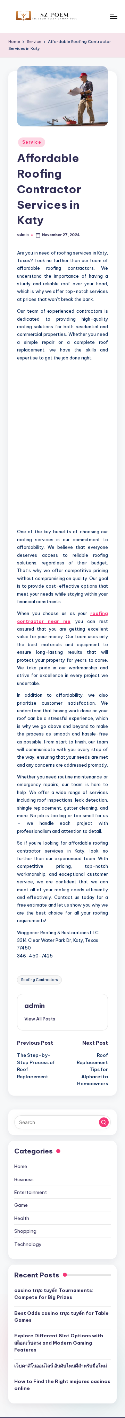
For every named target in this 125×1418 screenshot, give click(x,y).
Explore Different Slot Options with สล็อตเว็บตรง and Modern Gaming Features (58, 1342)
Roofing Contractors (39, 980)
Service (31, 142)
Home (20, 1166)
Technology (28, 1244)
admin (34, 1005)
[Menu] (113, 16)
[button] (39, 1019)
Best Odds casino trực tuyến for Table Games (61, 1316)
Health (21, 1218)
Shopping (25, 1231)
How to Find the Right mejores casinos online (62, 1384)
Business (24, 1179)
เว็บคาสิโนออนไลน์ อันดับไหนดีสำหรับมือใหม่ (60, 1366)
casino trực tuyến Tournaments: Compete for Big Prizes (53, 1293)
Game (21, 1205)
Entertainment (30, 1192)
